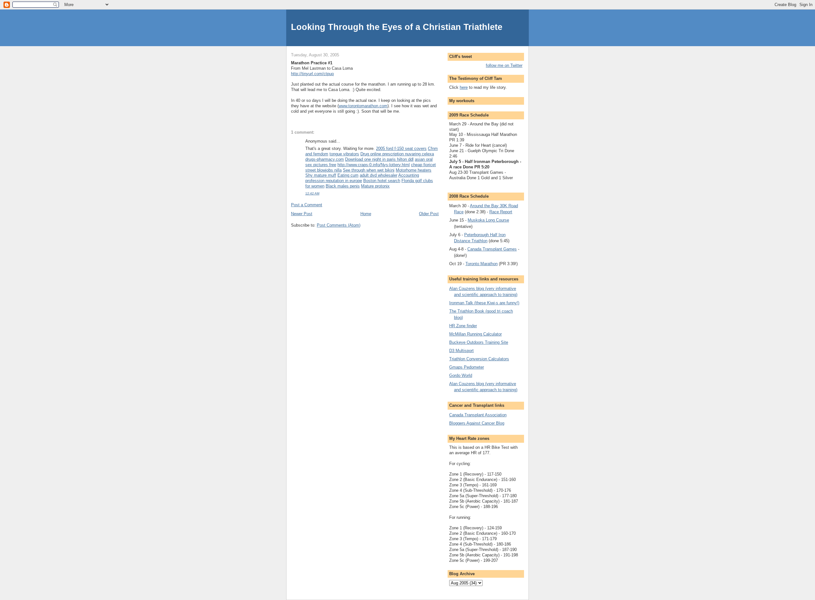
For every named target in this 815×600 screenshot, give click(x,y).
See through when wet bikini (368, 170)
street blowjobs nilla (323, 170)
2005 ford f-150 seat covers (401, 148)
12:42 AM (312, 193)
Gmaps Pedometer (466, 367)
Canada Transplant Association (478, 415)
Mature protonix (375, 186)
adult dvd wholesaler (378, 175)
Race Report (500, 211)
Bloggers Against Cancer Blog (476, 423)
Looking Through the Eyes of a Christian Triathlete (396, 27)
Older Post (429, 213)
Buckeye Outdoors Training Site (478, 342)
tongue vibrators (344, 154)
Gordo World (460, 375)
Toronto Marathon (481, 263)
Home (365, 213)
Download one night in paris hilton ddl (379, 159)
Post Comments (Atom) (338, 225)
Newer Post (301, 213)
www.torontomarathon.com (363, 105)
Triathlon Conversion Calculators (479, 358)
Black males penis (343, 186)
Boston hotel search (381, 180)
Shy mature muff (320, 175)
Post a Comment (306, 204)
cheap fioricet (423, 164)
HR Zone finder (463, 325)
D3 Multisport (461, 350)
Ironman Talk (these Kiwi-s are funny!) (484, 302)
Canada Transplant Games (492, 249)
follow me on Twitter (504, 65)
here (464, 87)
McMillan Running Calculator (475, 334)
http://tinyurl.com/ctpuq (312, 73)
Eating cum (347, 175)
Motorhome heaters (413, 170)
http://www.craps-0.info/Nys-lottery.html (373, 164)
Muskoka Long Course (488, 220)
